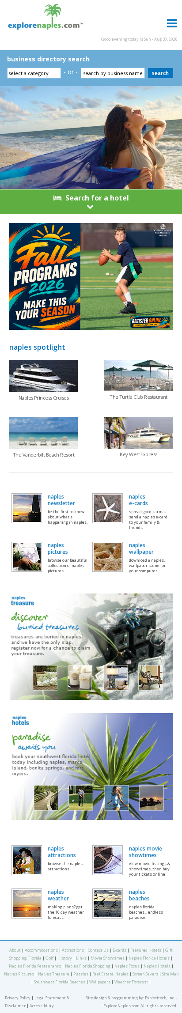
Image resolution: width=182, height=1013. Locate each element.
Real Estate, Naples (110, 974)
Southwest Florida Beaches (59, 982)
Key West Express (138, 454)
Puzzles (80, 974)
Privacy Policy (17, 998)
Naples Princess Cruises (43, 397)
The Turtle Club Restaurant (138, 396)
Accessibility (42, 1006)
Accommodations (41, 950)
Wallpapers (99, 982)
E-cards (119, 950)
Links (81, 958)
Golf (49, 958)
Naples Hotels (157, 966)
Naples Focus (127, 966)
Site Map (170, 974)
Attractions (73, 950)
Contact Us (98, 950)
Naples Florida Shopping (87, 966)
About (15, 950)
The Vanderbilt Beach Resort (43, 454)
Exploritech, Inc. (160, 998)
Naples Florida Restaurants (35, 966)
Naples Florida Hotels (149, 958)
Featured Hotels (145, 950)
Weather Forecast (131, 982)
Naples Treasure (53, 974)
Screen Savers (145, 974)
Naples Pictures (19, 974)
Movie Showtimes (108, 958)
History (64, 958)
